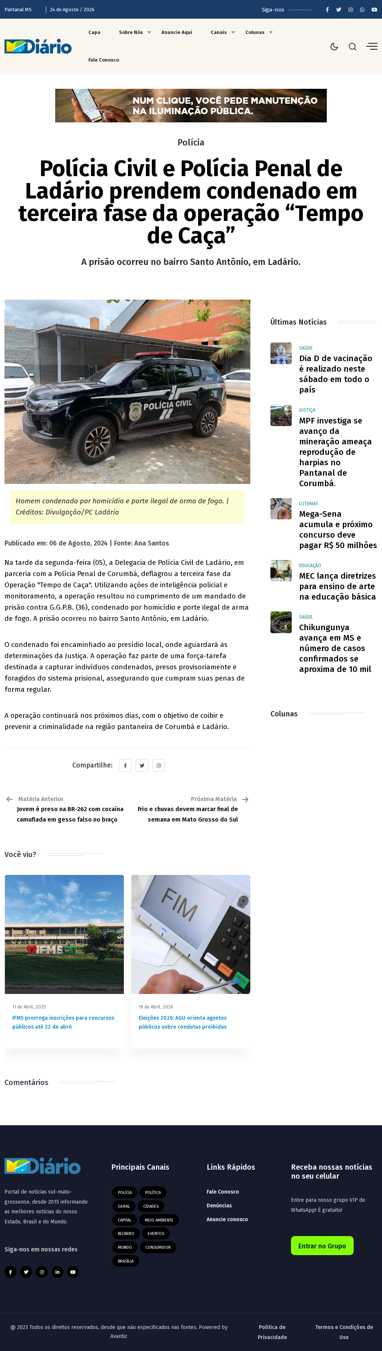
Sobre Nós (131, 32)
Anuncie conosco (227, 1219)
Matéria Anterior (70, 809)
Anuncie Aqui (177, 32)
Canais (219, 32)
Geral (124, 1206)
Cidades (151, 1206)
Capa (94, 32)
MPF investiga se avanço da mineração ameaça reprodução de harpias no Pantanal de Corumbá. (335, 452)
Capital (124, 1220)
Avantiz (118, 1336)
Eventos (156, 1233)
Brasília (126, 1261)
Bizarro (126, 1233)
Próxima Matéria (188, 809)
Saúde (306, 348)
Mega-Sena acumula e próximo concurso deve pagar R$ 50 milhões (338, 529)
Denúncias (219, 1206)
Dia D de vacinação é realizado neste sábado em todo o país (335, 374)
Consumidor (158, 1247)
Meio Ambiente (159, 1220)
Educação (310, 565)
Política (153, 1192)
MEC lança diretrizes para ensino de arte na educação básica (337, 586)
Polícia (125, 1192)
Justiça (307, 410)
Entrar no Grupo (322, 1246)
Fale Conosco (103, 60)
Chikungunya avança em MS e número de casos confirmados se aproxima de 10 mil (335, 648)
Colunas (254, 32)
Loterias (308, 503)
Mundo (125, 1247)
